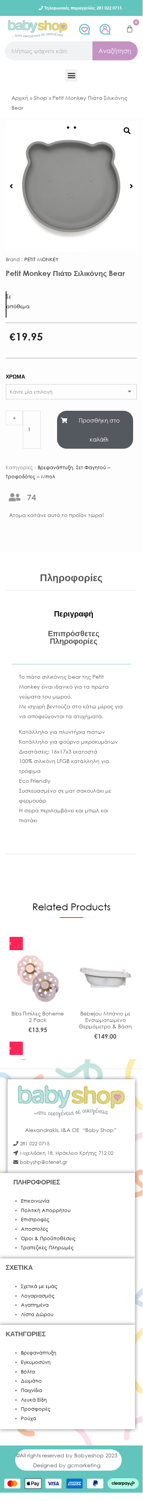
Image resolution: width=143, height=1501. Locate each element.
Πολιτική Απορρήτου (46, 1210)
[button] (71, 75)
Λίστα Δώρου (37, 1314)
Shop (40, 97)
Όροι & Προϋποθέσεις (48, 1238)
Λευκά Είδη (34, 1400)
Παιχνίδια (31, 1390)
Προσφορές (36, 1409)
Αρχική (20, 97)
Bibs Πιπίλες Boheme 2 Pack (37, 1016)
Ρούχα (28, 1418)
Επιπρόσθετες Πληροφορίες (73, 637)
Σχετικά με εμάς (39, 1286)
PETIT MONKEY (41, 259)
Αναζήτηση (115, 51)
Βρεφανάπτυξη (55, 467)
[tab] (73, 614)
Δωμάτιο (31, 1381)
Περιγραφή (73, 613)
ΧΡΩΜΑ (15, 376)
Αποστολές (34, 1229)
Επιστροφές (35, 1219)
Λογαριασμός (38, 1296)
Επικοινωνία (35, 1201)
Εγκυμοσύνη (36, 1362)
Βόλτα (28, 1372)
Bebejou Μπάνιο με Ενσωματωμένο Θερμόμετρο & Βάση (105, 1020)
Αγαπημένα (35, 1305)
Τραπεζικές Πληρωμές (47, 1247)
